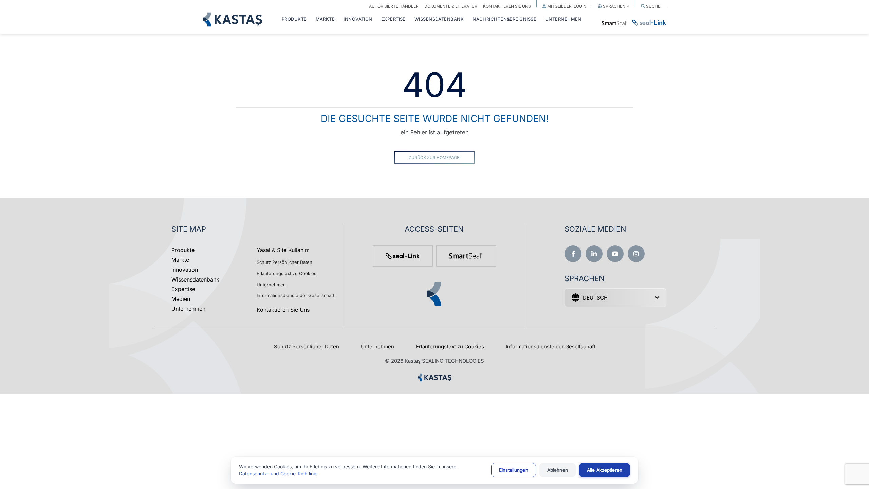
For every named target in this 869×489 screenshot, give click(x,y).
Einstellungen (513, 470)
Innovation (184, 269)
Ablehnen (557, 470)
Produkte (183, 250)
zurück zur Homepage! (434, 157)
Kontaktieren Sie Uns (283, 309)
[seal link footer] (402, 256)
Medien (180, 298)
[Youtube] (615, 253)
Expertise (183, 289)
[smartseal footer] (466, 256)
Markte (180, 259)
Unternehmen (188, 308)
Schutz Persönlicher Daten (284, 262)
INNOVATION (358, 19)
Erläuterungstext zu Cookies (286, 273)
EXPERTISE (393, 19)
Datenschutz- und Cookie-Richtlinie (278, 473)
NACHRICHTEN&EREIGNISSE (504, 19)
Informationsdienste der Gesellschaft (295, 295)
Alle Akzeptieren (604, 470)
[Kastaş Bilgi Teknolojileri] (434, 381)
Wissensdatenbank (195, 279)
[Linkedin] (594, 253)
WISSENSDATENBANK (439, 19)
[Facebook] (573, 253)
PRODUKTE (294, 19)
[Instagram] (636, 253)
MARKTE (325, 19)
